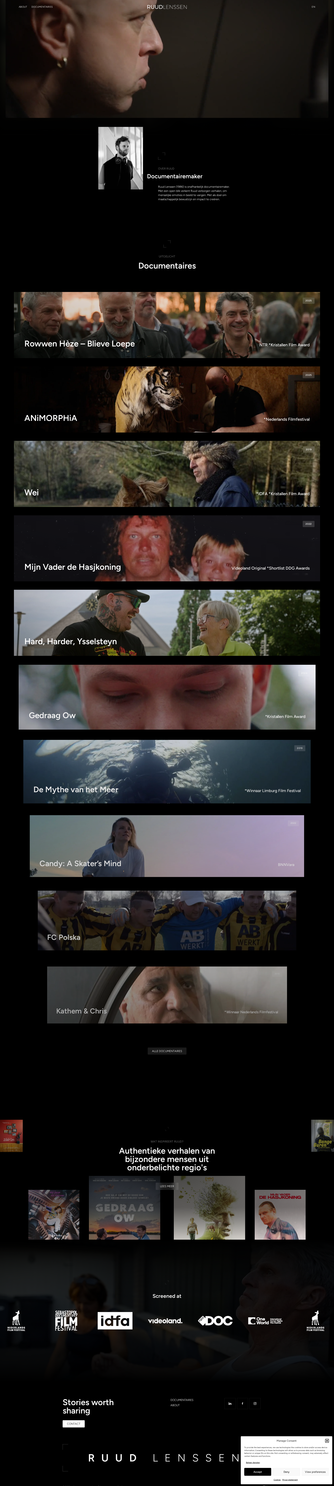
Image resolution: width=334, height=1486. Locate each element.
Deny (286, 1471)
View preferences (315, 1471)
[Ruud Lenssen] (167, 7)
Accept (257, 1471)
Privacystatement (290, 1480)
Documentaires (42, 6)
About (23, 6)
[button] (327, 1441)
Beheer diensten (253, 1462)
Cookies (277, 1480)
